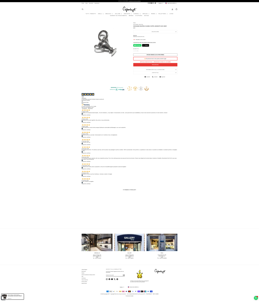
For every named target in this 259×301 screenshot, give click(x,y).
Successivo (90, 108)
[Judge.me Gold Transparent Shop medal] (129, 88)
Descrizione (155, 31)
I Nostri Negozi (84, 269)
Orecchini (127, 13)
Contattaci (155, 72)
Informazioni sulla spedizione (155, 69)
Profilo (83, 3)
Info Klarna (84, 278)
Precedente (84, 108)
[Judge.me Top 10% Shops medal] (146, 88)
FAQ (82, 276)
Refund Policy (84, 283)
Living (171, 13)
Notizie (146, 15)
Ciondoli (136, 13)
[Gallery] (129, 242)
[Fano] (161, 242)
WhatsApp (138, 45)
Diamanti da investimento (118, 15)
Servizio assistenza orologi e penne (88, 274)
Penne (153, 13)
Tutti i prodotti (91, 13)
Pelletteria (162, 13)
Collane (118, 13)
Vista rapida (93, 215)
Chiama (146, 45)
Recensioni (91, 3)
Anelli (100, 13)
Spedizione (135, 36)
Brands (131, 15)
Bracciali (109, 13)
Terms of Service (85, 279)
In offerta (138, 15)
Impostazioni (96, 3)
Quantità (136, 48)
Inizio (134, 22)
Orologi (145, 13)
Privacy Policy (84, 281)
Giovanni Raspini (138, 24)
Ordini (86, 3)
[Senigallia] (97, 242)
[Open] (3, 297)
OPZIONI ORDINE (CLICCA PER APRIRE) (155, 54)
